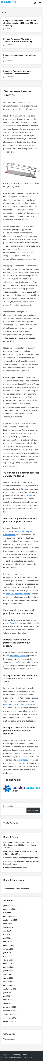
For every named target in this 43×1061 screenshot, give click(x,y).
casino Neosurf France (26, 760)
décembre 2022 (9, 963)
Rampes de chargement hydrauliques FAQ (20, 858)
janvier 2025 (8, 905)
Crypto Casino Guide (11, 823)
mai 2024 (7, 934)
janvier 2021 (8, 1003)
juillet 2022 (8, 971)
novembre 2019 (9, 1021)
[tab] (3, 12)
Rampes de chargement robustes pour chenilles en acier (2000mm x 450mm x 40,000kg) (20, 23)
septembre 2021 (10, 989)
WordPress (15, 1057)
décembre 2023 (9, 945)
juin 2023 (7, 953)
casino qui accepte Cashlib (17, 594)
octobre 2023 (8, 949)
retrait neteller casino (19, 655)
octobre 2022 (8, 967)
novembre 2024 (9, 913)
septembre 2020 (10, 1014)
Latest (3, 12)
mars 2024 (7, 942)
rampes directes (22, 1055)
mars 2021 (7, 1000)
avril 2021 (7, 996)
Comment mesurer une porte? (15, 868)
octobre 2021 (8, 985)
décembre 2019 (9, 1018)
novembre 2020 (9, 1007)
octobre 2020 (9, 1011)
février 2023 (8, 960)
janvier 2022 (8, 978)
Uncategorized (9, 1039)
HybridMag (28, 1057)
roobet (29, 495)
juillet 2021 (7, 992)
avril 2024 (7, 938)
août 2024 (7, 924)
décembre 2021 (9, 982)
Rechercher (8, 806)
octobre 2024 (9, 916)
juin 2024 (7, 931)
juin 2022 (7, 974)
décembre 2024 (10, 909)
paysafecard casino (13, 623)
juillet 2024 (8, 927)
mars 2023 (7, 956)
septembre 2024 (10, 920)
